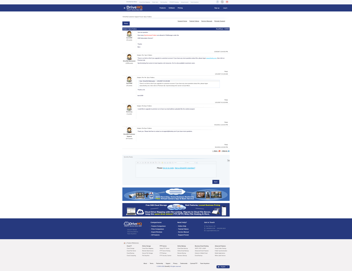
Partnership (159, 263)
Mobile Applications (220, 253)
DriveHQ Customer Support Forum (133, 16)
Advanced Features (220, 246)
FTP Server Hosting (165, 250)
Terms (151, 263)
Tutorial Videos (194, 21)
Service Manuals (206, 21)
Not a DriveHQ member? (185, 168)
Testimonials (183, 263)
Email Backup (198, 255)
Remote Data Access (147, 250)
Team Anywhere (195, 2)
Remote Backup (181, 253)
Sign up (216, 8)
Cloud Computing (131, 255)
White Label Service (220, 255)
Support (168, 263)
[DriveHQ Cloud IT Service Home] (133, 7)
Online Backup (181, 246)
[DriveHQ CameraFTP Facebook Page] (217, 2)
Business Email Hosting (202, 246)
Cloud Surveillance (132, 231)
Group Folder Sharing (220, 248)
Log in (225, 8)
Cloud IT (129, 246)
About (145, 263)
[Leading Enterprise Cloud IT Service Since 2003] (176, 209)
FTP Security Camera (165, 255)
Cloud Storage (130, 248)
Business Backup (182, 255)
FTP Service (163, 246)
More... (189, 85)
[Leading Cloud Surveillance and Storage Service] (176, 194)
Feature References (133, 243)
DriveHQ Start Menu (131, 1)
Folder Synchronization (221, 250)
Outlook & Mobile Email (201, 253)
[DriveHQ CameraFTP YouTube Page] (227, 2)
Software (172, 8)
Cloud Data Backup (182, 248)
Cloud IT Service (132, 229)
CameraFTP (193, 263)
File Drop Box (163, 2)
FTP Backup (163, 253)
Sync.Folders (148, 16)
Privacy (175, 263)
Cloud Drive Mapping (144, 2)
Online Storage (146, 246)
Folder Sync (155, 2)
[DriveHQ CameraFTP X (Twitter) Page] (222, 2)
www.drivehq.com (211, 58)
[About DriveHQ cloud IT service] (133, 225)
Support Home (182, 21)
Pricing (180, 8)
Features (163, 8)
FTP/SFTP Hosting (174, 2)
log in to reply (168, 168)
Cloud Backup (130, 253)
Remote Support (219, 21)
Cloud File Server (131, 250)
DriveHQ (167, 266)
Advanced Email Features (202, 250)
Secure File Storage (147, 253)
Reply (126, 23)
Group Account (184, 2)
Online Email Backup (183, 250)
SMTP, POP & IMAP (200, 248)
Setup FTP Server (164, 248)
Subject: (125, 29)
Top (228, 160)
